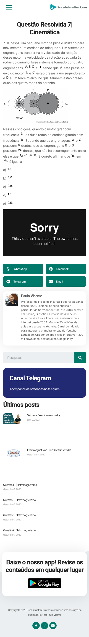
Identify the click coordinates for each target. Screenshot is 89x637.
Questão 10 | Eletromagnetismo (20, 485)
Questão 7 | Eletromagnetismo (19, 530)
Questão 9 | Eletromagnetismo (19, 500)
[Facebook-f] (36, 625)
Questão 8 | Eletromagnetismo (19, 515)
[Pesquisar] (80, 357)
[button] (9, 7)
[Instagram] (44, 625)
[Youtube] (53, 625)
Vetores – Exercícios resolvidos (43, 415)
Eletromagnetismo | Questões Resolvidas (49, 450)
